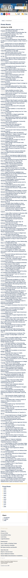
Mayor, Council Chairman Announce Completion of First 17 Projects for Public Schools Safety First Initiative (13, 309)
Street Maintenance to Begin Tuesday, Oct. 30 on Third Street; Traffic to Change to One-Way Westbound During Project (14, 417)
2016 (5, 506)
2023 (5, 493)
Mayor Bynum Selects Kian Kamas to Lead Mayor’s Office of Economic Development (14, 69)
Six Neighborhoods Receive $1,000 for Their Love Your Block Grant (13, 67)
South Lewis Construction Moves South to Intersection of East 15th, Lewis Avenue (14, 318)
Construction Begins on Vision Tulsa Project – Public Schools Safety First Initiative (13, 245)
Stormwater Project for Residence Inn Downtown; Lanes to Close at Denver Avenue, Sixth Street (13, 97)
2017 (5, 504)
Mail (5, 520)
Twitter (6, 519)
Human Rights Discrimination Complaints (11, 555)
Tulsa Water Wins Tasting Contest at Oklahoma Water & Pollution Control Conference (13, 401)
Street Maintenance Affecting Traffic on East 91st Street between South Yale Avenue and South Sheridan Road (14, 288)
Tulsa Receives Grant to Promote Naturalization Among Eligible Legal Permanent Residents (14, 436)
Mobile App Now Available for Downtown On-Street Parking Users (11, 247)
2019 (5, 501)
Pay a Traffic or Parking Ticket (9, 543)
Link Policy (3, 536)
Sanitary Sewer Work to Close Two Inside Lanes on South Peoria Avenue (12, 52)
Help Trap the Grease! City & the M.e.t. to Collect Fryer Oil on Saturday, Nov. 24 (13, 430)
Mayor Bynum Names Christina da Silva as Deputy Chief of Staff (13, 461)
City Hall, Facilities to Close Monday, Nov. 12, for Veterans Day (13, 425)
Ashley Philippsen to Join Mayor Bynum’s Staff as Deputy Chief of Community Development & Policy (13, 472)
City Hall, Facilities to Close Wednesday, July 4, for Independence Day (14, 242)
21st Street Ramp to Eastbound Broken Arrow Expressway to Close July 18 (14, 263)
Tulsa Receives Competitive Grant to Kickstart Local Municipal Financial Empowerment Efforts (13, 302)
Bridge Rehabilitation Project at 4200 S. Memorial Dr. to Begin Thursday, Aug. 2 (14, 298)
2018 (5, 503)
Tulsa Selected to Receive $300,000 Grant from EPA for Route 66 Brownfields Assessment (13, 152)
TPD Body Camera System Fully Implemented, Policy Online (11, 78)
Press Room (6, 486)
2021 (5, 497)
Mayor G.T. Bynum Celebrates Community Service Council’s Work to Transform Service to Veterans (11, 441)
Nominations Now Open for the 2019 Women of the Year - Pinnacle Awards (13, 257)
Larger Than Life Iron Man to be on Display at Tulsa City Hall (12, 407)
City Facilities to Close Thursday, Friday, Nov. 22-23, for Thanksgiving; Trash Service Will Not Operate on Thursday (14, 445)
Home (3, 20)
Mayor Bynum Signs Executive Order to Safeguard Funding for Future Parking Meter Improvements (14, 59)
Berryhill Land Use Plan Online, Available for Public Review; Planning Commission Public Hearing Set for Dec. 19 (12, 467)
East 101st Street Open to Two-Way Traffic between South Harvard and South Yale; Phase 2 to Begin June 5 (14, 169)
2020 (5, 499)
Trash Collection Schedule (7, 545)
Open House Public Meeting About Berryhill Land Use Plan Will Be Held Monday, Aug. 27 (13, 330)
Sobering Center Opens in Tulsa (14, 209)
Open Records (4, 549)
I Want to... (4, 531)
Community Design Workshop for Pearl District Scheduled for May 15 (14, 177)
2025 (5, 490)
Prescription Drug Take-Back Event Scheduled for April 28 (13, 137)
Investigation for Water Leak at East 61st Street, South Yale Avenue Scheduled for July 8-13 (13, 251)
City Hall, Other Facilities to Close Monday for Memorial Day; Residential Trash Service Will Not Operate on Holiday (13, 205)
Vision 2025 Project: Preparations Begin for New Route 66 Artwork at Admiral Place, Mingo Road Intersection (14, 230)
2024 (5, 492)
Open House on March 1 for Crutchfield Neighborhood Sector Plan (14, 93)
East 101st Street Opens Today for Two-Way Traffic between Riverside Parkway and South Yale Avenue (14, 322)
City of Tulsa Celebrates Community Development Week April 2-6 (13, 122)
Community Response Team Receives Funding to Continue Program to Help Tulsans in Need (14, 41)
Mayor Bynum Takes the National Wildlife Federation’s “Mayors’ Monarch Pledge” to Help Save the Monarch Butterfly (14, 134)
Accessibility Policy (6, 535)
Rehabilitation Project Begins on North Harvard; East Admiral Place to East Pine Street (14, 191)
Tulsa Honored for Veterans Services (15, 207)
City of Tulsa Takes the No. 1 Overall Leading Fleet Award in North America (13, 216)
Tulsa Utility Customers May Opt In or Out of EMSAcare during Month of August (13, 291)
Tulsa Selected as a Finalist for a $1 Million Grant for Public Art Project (13, 269)
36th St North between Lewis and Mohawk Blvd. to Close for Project (12, 75)
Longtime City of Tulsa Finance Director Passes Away (12, 464)
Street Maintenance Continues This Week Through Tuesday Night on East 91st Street (13, 335)
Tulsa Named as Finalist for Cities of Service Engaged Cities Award (13, 140)
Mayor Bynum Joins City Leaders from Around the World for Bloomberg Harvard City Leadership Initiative (13, 284)
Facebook (6, 517)
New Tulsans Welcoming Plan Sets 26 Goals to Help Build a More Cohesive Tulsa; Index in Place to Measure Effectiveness (13, 366)
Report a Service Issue (6, 551)
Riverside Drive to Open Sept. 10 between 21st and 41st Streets (12, 222)
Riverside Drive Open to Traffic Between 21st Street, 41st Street (11, 353)
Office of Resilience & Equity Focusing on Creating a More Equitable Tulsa (13, 271)
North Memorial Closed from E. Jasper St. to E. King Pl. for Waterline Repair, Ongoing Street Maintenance (13, 198)
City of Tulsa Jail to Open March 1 (14, 91)
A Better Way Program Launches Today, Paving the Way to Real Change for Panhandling (14, 100)
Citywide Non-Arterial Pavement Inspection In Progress (12, 219)
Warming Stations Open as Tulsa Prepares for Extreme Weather (12, 30)
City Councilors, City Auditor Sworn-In (15, 459)
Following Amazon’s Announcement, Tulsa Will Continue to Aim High (13, 50)
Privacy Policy (4, 533)
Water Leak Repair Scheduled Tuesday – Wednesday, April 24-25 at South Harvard (14, 146)
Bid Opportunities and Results (9, 547)
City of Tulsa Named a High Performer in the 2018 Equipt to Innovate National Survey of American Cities (13, 157)
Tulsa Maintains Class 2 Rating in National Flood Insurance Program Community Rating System (13, 370)
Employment (4, 541)
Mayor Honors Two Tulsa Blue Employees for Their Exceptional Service (12, 163)
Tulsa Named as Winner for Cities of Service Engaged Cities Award (13, 194)
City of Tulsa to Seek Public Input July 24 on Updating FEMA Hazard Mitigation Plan (13, 266)
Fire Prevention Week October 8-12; (15, 395)
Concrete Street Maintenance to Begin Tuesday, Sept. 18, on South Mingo (14, 362)
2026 (5, 488)
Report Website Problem (7, 553)
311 (8, 565)
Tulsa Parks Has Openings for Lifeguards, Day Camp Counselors (11, 125)
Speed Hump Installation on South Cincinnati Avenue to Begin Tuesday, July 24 (13, 280)
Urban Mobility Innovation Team (14, 90)
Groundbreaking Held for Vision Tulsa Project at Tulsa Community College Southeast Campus (14, 87)
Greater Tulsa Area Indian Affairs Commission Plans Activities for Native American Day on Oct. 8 (12, 381)
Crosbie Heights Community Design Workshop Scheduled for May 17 (13, 180)
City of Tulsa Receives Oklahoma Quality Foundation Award (12, 456)
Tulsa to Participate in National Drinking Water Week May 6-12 (11, 166)
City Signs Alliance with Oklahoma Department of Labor (12, 37)
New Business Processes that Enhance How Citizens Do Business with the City (14, 160)
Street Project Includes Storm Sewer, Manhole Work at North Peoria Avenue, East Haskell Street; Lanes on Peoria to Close (13, 480)
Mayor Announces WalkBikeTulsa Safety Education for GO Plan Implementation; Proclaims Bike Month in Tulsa (13, 174)
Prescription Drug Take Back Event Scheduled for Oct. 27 (13, 404)
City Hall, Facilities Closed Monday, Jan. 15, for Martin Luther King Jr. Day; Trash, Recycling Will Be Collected (14, 34)
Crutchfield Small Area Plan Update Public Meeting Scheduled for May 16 (13, 185)
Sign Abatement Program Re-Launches (16, 117)
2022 (5, 495)
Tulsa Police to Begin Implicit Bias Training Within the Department (12, 115)
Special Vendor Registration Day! (14, 427)
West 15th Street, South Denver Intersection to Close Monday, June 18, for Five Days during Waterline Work (13, 226)
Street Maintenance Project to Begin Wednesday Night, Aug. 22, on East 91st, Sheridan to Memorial (13, 326)
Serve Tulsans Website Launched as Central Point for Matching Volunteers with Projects (13, 63)
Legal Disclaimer (5, 538)
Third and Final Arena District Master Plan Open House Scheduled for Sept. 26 (13, 356)
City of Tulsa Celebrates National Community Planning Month (12, 384)
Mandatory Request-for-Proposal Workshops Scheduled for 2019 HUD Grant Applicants (12, 377)
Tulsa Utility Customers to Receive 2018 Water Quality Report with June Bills (14, 214)
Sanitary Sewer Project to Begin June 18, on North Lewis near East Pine (13, 233)
